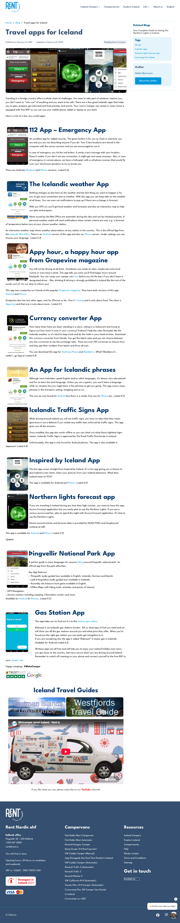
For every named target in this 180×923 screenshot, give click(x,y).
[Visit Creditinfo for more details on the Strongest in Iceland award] (21, 881)
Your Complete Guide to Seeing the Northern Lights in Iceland (150, 31)
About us (158, 7)
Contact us (129, 879)
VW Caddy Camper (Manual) (80, 854)
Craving (80, 300)
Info (145, 7)
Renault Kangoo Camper (77, 845)
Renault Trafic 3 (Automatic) (79, 867)
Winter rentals (131, 854)
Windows (31, 170)
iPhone (44, 170)
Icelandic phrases (90, 370)
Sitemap (128, 863)
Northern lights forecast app (147, 53)
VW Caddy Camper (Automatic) (81, 863)
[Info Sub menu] (149, 7)
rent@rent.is (12, 847)
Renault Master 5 (73, 876)
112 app (138, 45)
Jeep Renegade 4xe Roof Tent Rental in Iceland (89, 858)
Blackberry (89, 352)
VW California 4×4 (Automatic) (80, 881)
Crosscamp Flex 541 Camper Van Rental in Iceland (85, 892)
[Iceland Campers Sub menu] (99, 7)
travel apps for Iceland (145, 57)
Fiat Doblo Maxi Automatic (78, 840)
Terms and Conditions (135, 858)
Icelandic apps (141, 49)
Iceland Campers (89, 7)
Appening (10, 304)
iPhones (34, 599)
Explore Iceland (131, 7)
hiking (80, 562)
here (76, 277)
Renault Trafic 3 (73, 872)
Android (47, 234)
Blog (17, 23)
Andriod (66, 352)
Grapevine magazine (69, 290)
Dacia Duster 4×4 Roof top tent (81, 849)
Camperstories (111, 7)
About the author (148, 81)
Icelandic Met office (19, 234)
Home (9, 23)
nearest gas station (87, 621)
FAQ (126, 849)
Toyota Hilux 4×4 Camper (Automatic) (84, 885)
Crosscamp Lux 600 (75, 899)
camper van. (17, 660)
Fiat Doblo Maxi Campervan (79, 835)
